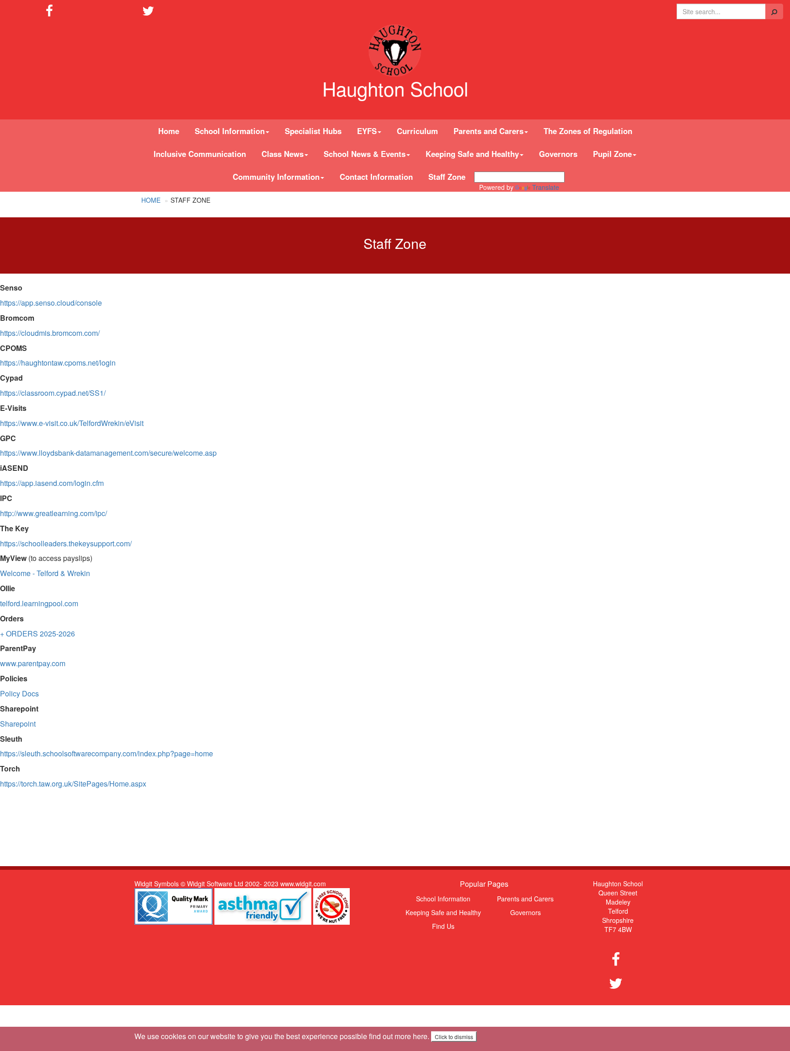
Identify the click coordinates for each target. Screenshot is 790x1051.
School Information (443, 898)
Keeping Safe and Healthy (443, 912)
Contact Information (376, 176)
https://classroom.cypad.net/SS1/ (53, 393)
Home (168, 130)
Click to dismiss (454, 1036)
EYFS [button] (367, 130)
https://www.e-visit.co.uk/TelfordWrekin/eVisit (72, 423)
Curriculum (417, 130)
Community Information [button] (276, 176)
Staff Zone (446, 176)
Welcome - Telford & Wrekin (45, 573)
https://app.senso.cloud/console (51, 302)
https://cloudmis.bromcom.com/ (50, 333)
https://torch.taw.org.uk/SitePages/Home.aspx (73, 783)
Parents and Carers (525, 898)
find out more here (398, 1036)
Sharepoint (18, 723)
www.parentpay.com (32, 663)
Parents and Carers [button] (488, 130)
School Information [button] (230, 130)
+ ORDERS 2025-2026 (37, 633)
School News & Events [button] (365, 153)
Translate (545, 187)
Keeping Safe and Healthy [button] (472, 153)
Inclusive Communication (200, 153)
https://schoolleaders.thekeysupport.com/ (66, 543)
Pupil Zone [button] (612, 153)
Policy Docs (19, 693)
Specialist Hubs (313, 130)
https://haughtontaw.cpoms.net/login (58, 362)
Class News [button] (283, 153)
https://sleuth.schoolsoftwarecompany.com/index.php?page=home (106, 753)
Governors (558, 153)
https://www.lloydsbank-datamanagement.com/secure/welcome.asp (108, 452)
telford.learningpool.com (39, 603)
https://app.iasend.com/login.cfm (52, 483)
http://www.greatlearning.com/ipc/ (53, 513)
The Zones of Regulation (588, 130)
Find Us (443, 926)
